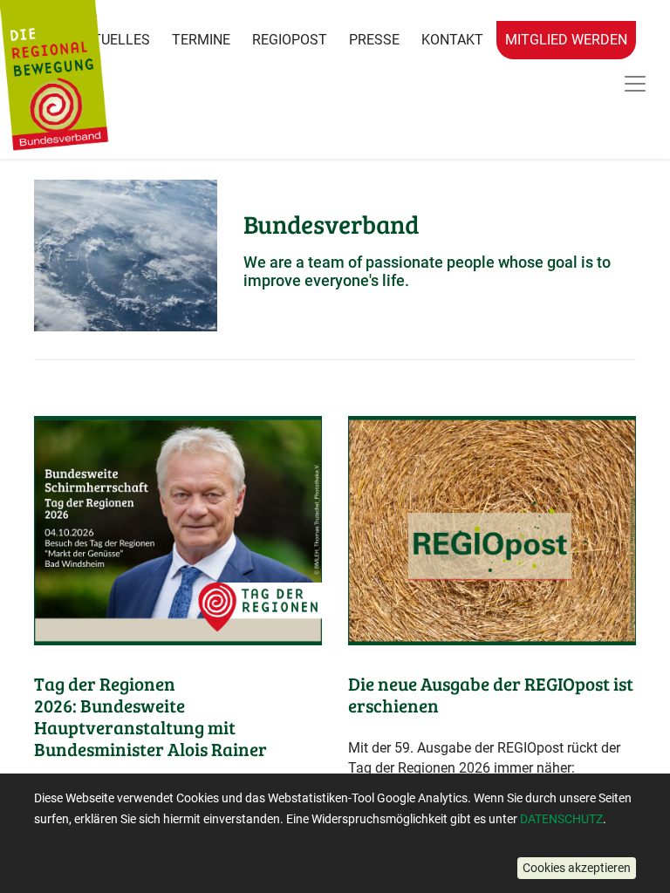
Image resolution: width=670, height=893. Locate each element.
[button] (576, 868)
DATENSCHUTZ (561, 819)
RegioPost (289, 39)
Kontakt (452, 39)
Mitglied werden (566, 39)
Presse (374, 39)
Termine (201, 39)
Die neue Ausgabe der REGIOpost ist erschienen (490, 694)
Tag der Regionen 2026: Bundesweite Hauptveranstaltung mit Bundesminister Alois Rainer (150, 716)
